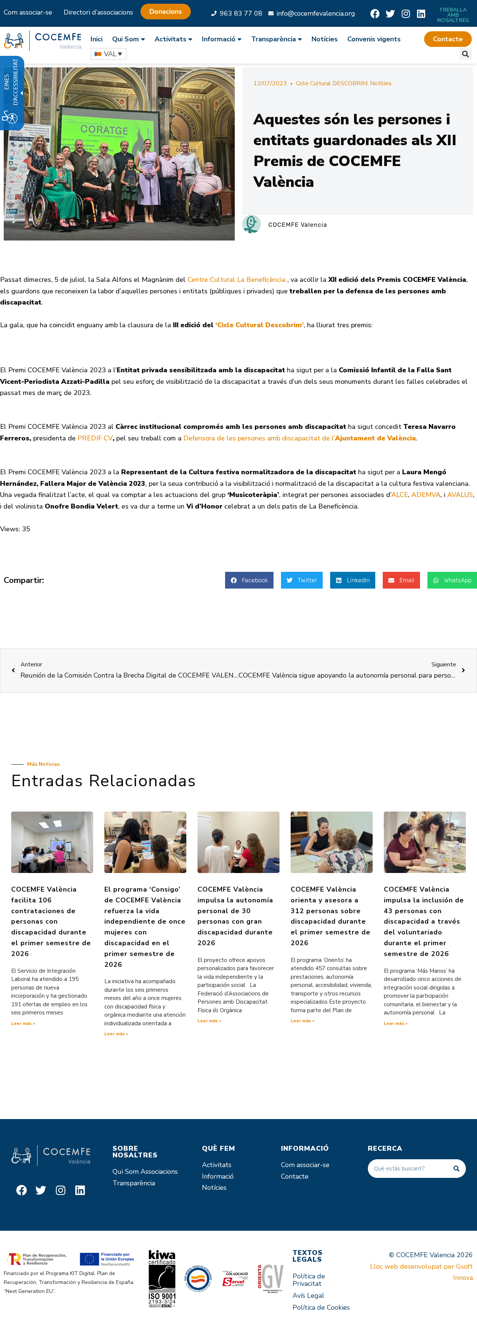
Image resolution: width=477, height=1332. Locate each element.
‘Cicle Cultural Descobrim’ (259, 325)
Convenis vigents (374, 39)
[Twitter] (390, 13)
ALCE (399, 494)
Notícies (325, 39)
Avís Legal (308, 1295)
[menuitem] (99, 39)
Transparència (134, 1183)
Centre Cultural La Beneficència (237, 279)
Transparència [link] (273, 39)
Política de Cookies (321, 1307)
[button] (448, 39)
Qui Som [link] (125, 39)
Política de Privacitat (309, 1280)
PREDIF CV (94, 438)
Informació (218, 1176)
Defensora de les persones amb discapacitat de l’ (299, 438)
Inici (96, 39)
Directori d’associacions (98, 12)
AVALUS (460, 494)
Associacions (159, 1171)
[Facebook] (375, 13)
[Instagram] (405, 13)
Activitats (216, 1164)
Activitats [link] (170, 39)
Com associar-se (28, 12)
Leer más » (23, 1023)
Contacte (295, 1176)
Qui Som (126, 1171)
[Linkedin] (421, 13)
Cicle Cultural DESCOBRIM (331, 83)
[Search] (456, 1168)
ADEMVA (425, 494)
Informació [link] (219, 39)
